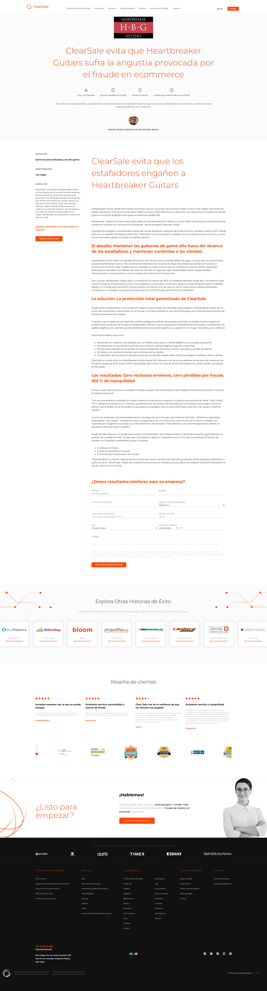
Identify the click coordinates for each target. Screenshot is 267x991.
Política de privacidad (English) (240, 973)
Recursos (87, 870)
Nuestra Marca (185, 884)
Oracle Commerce (161, 894)
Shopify (126, 903)
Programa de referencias (223, 884)
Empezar (233, 9)
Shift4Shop (127, 923)
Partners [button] (142, 8)
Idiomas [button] (220, 8)
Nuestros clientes (186, 879)
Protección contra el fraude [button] (78, 8)
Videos (84, 908)
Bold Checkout (160, 913)
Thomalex (158, 903)
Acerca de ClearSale (191, 870)
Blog (83, 879)
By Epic (257, 973)
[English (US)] (136, 954)
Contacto (219, 870)
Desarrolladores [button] (128, 8)
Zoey (125, 918)
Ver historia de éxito (14, 641)
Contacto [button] (176, 8)
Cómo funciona (40, 879)
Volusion (126, 928)
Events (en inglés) (186, 894)
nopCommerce (160, 889)
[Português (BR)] (131, 954)
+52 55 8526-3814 (44, 946)
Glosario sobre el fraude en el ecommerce (97, 913)
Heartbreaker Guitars (69, 189)
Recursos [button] (112, 8)
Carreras (183, 899)
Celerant (158, 918)
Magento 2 (127, 894)
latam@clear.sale (43, 949)
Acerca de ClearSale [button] (159, 8)
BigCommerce (128, 899)
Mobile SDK (127, 884)
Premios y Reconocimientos (189, 889)
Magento (126, 889)
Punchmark (159, 899)
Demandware (160, 879)
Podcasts (85, 899)
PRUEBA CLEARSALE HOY (49, 239)
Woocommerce (129, 913)
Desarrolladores (132, 870)
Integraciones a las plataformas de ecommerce (52, 884)
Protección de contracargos (45, 899)
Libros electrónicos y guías (91, 884)
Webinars (85, 903)
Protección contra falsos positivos (47, 889)
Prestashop (127, 908)
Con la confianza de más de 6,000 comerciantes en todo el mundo (133, 845)
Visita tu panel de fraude (44, 894)
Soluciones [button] (99, 8)
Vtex (156, 884)
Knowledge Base (87, 894)
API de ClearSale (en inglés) (133, 879)
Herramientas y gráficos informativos (95, 889)
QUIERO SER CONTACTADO (137, 820)
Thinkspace (159, 908)
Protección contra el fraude (50, 870)
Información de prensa (222, 879)
